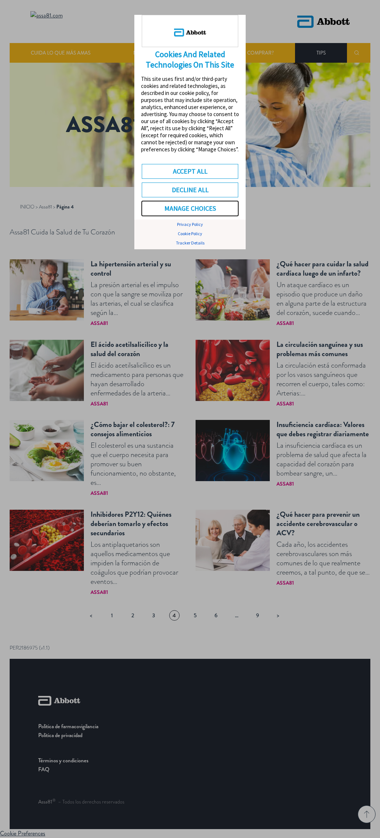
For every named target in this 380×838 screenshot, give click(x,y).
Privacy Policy (190, 224)
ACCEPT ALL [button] (190, 171)
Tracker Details (190, 243)
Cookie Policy (190, 233)
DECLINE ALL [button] (190, 189)
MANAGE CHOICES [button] (190, 208)
